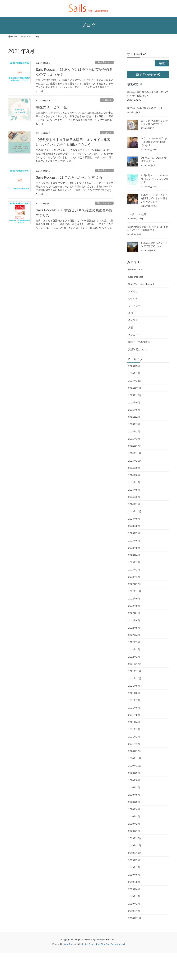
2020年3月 (134, 816)
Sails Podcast (104, 62)
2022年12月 (134, 584)
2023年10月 (134, 511)
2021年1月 (134, 744)
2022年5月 (134, 627)
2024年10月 (134, 460)
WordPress (69, 944)
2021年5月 (134, 715)
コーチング (134, 305)
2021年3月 (134, 729)
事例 (130, 313)
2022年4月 (134, 635)
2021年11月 (134, 671)
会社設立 (133, 320)
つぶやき (133, 298)
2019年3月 (134, 896)
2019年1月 (134, 911)
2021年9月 (134, 685)
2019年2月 (134, 903)
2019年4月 (134, 889)
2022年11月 (134, 591)
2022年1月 (134, 656)
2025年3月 (134, 424)
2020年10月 (134, 765)
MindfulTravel (135, 269)
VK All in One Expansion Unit (111, 944)
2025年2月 (134, 431)
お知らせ (106, 100)
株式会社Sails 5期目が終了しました (146, 108)
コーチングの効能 (136, 214)
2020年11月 (134, 758)
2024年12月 (134, 446)
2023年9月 (134, 518)
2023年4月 (134, 555)
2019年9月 (134, 860)
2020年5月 (134, 802)
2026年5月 (134, 366)
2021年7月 (134, 700)
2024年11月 (134, 453)
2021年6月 (134, 707)
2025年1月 (134, 438)
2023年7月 (134, 533)
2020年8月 (134, 780)
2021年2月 (134, 736)
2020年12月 (134, 751)
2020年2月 (134, 823)
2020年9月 (134, 773)
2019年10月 (134, 853)
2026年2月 (134, 373)
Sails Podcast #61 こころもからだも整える (69, 177)
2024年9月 (134, 468)
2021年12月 (134, 664)
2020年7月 (134, 787)
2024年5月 (134, 489)
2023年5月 (134, 547)
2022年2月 (134, 649)
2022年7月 (134, 613)
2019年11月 (134, 845)
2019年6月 (134, 874)
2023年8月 (134, 526)
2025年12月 (134, 380)
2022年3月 (134, 642)
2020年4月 (134, 809)
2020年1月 (134, 831)
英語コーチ (134, 334)
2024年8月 (134, 475)
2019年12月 (134, 838)
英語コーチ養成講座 (139, 342)
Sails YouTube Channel (141, 284)
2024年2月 (134, 497)
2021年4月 (134, 722)
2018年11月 (134, 918)
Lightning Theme (87, 944)
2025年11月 (134, 388)
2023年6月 (134, 540)
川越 (130, 327)
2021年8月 (134, 693)
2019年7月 (134, 867)
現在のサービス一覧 (51, 107)
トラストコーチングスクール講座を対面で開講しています (154, 142)
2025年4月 (134, 417)
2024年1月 (134, 504)
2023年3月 (134, 562)
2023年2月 (134, 569)
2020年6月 (134, 794)
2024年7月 (134, 482)
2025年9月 (134, 402)
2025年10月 (134, 395)
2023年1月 (134, 576)
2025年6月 (134, 409)
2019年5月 (134, 882)
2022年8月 (134, 605)
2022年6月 (134, 620)
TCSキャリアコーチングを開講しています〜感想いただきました (154, 198)
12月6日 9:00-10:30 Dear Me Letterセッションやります (155, 179)
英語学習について (138, 349)
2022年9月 (134, 598)
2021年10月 (134, 678)
